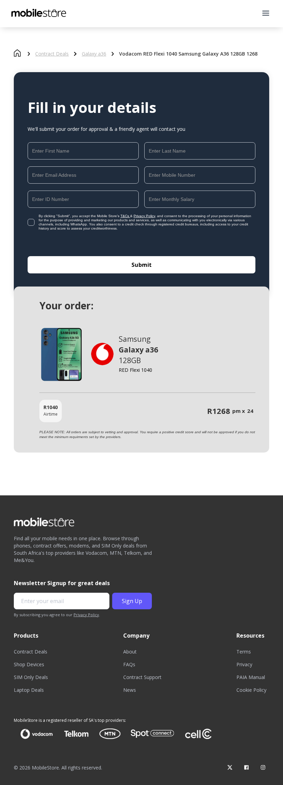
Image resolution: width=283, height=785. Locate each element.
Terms (243, 651)
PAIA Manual (250, 677)
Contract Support (142, 677)
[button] (266, 13)
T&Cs (125, 216)
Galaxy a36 (94, 53)
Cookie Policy (251, 690)
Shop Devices (29, 664)
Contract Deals (52, 53)
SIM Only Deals (31, 677)
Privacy (244, 664)
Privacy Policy (144, 216)
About (130, 651)
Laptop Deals (29, 690)
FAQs (129, 664)
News (129, 690)
